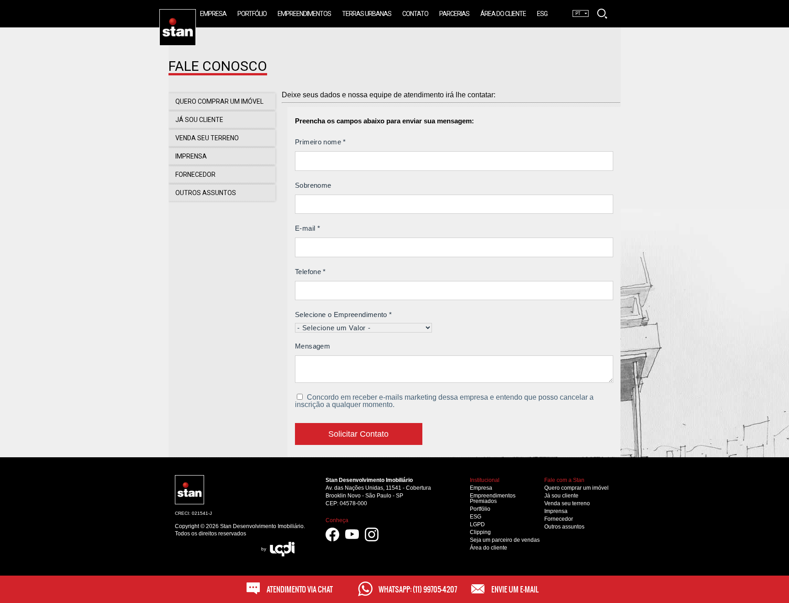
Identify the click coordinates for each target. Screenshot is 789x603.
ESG (475, 516)
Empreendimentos (304, 13)
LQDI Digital (282, 549)
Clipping (480, 532)
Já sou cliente (561, 495)
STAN (195, 13)
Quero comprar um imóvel (576, 488)
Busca (602, 13)
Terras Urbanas (366, 13)
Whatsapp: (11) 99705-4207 (418, 589)
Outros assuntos (564, 526)
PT (577, 13)
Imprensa (556, 511)
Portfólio (480, 509)
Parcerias (454, 13)
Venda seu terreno (567, 503)
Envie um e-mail (514, 589)
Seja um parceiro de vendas (505, 540)
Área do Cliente (503, 13)
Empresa (481, 488)
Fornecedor (558, 519)
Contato (415, 13)
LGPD (477, 524)
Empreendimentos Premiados (492, 498)
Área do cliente (488, 547)
